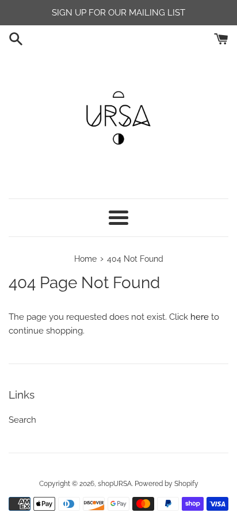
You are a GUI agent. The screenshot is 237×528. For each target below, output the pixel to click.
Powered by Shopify (166, 484)
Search (22, 420)
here (199, 317)
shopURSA (115, 484)
